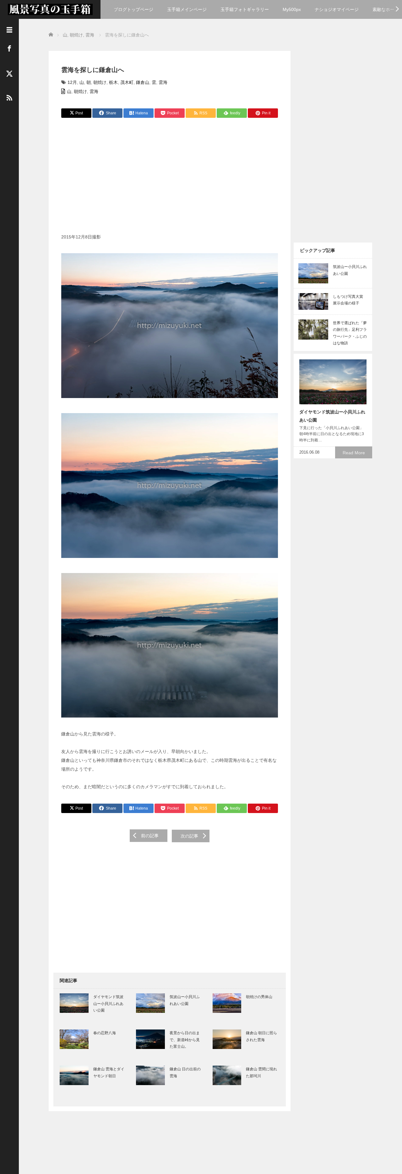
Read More (354, 452)
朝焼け (99, 82)
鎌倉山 (142, 82)
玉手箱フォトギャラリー (244, 9)
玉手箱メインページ (187, 9)
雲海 (163, 82)
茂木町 (126, 82)
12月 (72, 82)
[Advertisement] (169, 179)
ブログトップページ (133, 9)
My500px (292, 9)
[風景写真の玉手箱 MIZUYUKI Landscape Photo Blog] (50, 8)
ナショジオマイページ (337, 9)
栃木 (113, 82)
